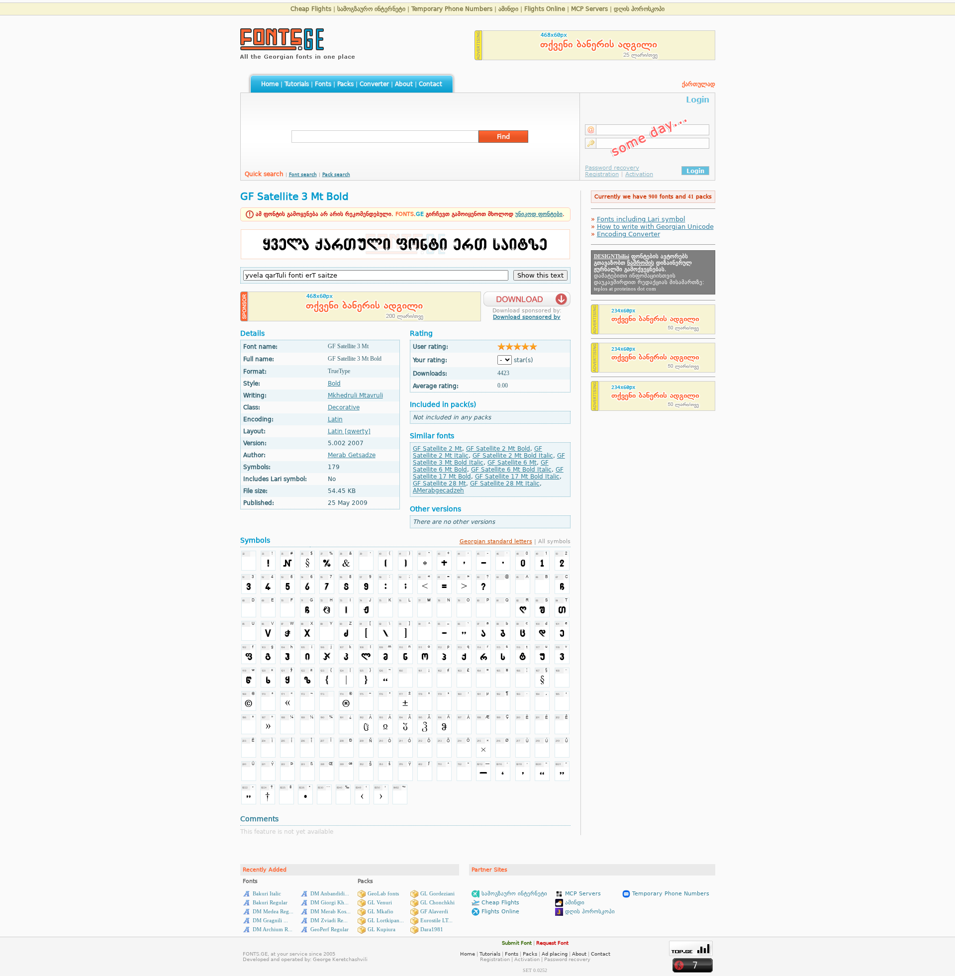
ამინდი (508, 8)
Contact (430, 84)
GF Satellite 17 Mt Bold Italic (517, 476)
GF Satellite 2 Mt (437, 448)
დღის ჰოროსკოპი (639, 8)
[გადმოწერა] (527, 296)
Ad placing (555, 954)
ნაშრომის (640, 263)
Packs (345, 84)
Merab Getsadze (352, 455)
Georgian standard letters (496, 541)
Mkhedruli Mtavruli (355, 395)
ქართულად (698, 84)
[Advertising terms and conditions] (478, 57)
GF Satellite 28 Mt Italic (505, 483)
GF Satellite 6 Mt (512, 462)
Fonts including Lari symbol (641, 219)
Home (270, 84)
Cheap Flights (310, 8)
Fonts (323, 84)
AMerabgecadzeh (438, 490)
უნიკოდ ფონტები (539, 214)
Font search (303, 174)
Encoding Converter (628, 234)
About (404, 84)
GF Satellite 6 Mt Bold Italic (511, 469)
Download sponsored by (527, 317)
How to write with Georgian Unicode (655, 226)
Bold (334, 383)
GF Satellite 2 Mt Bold (498, 448)
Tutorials (297, 84)
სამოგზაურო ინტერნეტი (371, 8)
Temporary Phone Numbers (451, 8)
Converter (374, 84)
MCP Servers (589, 8)
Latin (335, 419)
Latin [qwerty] (349, 431)
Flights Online (544, 8)
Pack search (336, 174)
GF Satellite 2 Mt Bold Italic (513, 455)
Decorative (344, 407)
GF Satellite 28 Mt (439, 483)
